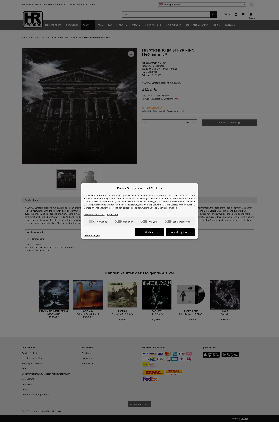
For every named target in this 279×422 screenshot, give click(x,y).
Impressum (112, 214)
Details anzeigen (92, 235)
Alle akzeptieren (180, 232)
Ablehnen (149, 232)
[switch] (92, 221)
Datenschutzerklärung (94, 214)
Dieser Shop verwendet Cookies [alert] (139, 188)
